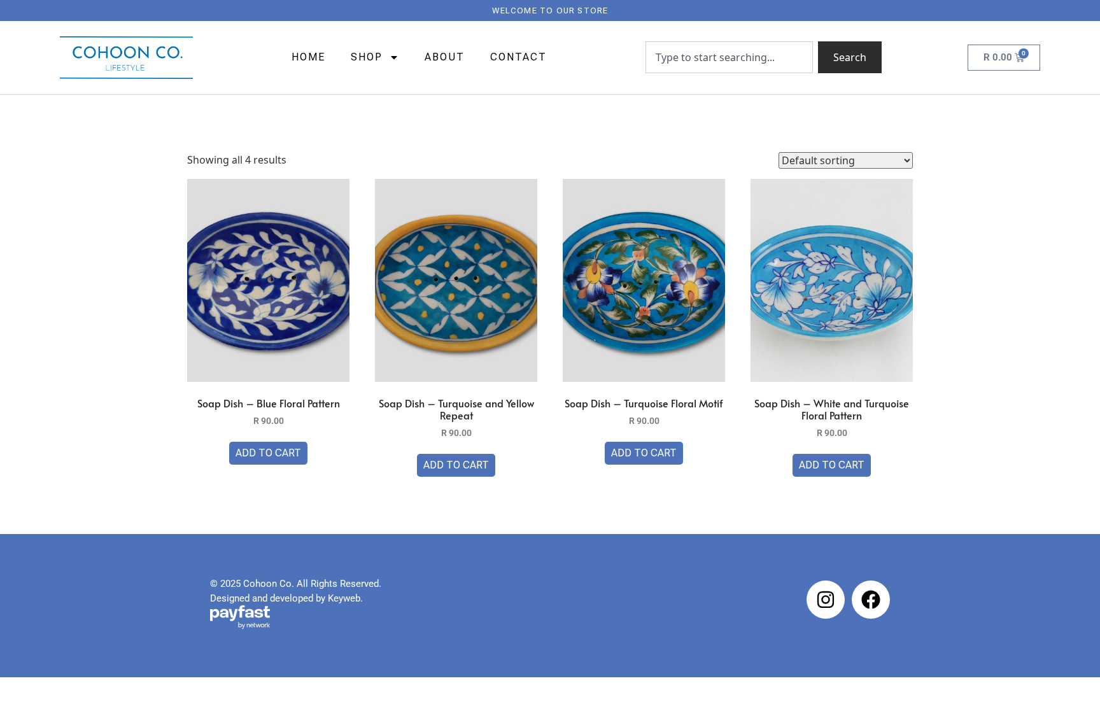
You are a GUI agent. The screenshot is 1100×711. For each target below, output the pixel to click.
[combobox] (729, 57)
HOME (308, 57)
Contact (518, 57)
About (445, 57)
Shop (367, 57)
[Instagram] (826, 600)
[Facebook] (871, 600)
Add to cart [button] (268, 453)
